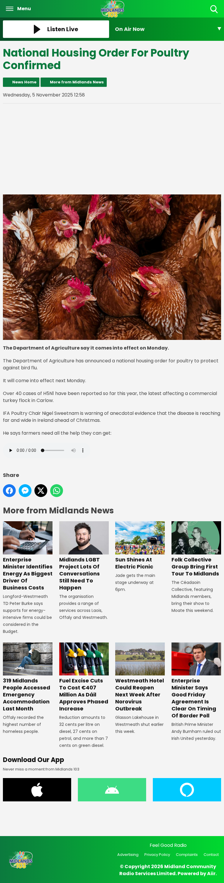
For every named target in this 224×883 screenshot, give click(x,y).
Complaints (187, 854)
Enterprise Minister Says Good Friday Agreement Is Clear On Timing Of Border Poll (194, 698)
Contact (211, 854)
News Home (24, 82)
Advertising (128, 854)
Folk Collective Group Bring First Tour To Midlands (195, 566)
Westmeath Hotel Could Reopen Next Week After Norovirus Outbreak (139, 694)
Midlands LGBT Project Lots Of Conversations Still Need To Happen (79, 573)
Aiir (211, 873)
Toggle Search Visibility (214, 13)
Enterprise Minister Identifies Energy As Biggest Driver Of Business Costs (27, 573)
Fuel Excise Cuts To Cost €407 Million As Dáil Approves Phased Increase (83, 694)
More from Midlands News (77, 82)
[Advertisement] (112, 149)
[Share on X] (40, 490)
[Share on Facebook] (9, 490)
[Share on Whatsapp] (56, 490)
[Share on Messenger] (25, 490)
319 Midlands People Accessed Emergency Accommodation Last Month (26, 694)
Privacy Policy (157, 854)
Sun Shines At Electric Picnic (134, 563)
